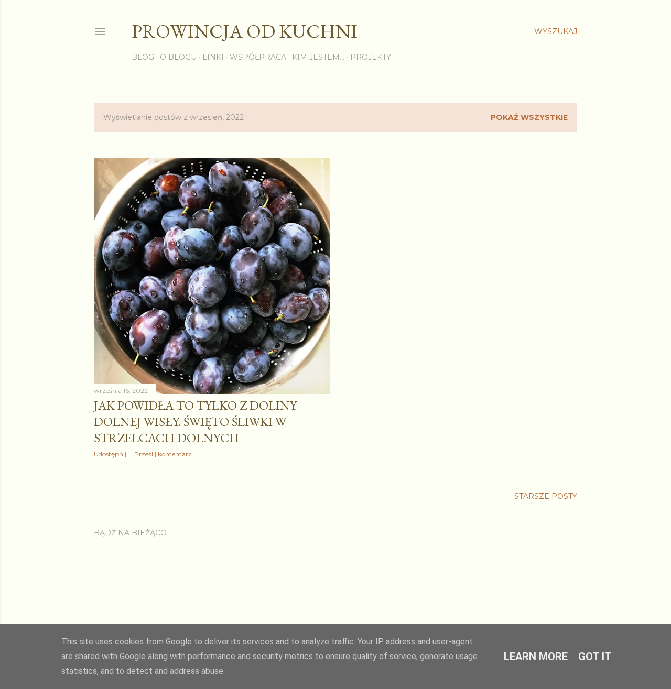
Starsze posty (545, 496)
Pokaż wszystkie (529, 117)
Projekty (370, 57)
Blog (143, 57)
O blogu (178, 57)
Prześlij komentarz (163, 454)
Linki (213, 57)
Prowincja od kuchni (245, 31)
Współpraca (258, 57)
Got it (595, 656)
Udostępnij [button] (110, 454)
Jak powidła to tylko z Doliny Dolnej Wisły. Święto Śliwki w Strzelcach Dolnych (195, 421)
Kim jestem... (318, 57)
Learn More (536, 656)
